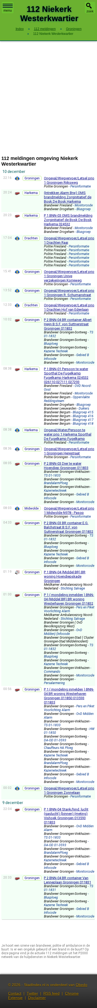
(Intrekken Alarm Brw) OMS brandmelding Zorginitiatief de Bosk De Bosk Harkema (67, 197)
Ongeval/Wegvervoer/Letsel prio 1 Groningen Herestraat (69, 451)
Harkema (31, 193)
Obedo (81, 985)
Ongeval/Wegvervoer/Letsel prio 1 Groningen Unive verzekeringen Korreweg (69, 276)
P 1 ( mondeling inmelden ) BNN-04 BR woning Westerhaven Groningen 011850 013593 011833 (69, 695)
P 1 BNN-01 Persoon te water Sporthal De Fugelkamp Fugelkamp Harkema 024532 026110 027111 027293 (66, 375)
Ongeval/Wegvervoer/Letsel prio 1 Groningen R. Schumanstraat (69, 293)
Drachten (31, 238)
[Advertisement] (48, 98)
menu (8, 10)
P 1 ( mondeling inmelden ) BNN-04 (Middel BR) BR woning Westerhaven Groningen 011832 (69, 599)
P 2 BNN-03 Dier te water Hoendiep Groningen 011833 (66, 465)
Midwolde (32, 508)
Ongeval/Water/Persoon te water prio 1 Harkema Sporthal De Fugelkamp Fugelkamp (67, 434)
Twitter (32, 993)
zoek (89, 11)
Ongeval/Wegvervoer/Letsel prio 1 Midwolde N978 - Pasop (69, 510)
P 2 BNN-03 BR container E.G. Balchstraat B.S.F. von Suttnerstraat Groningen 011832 (68, 527)
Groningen (32, 178)
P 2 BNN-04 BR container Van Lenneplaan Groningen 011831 (67, 880)
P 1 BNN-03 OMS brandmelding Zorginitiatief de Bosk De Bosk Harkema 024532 (68, 219)
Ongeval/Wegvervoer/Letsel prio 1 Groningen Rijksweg (69, 180)
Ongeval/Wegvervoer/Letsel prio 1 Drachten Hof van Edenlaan (69, 307)
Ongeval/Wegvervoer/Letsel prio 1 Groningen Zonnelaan (69, 790)
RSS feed (51, 993)
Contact (14, 993)
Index (20, 29)
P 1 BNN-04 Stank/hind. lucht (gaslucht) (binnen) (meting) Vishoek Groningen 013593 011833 (66, 815)
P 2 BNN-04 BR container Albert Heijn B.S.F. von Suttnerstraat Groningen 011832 (68, 324)
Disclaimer (37, 998)
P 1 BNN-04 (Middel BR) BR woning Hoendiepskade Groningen (64, 576)
